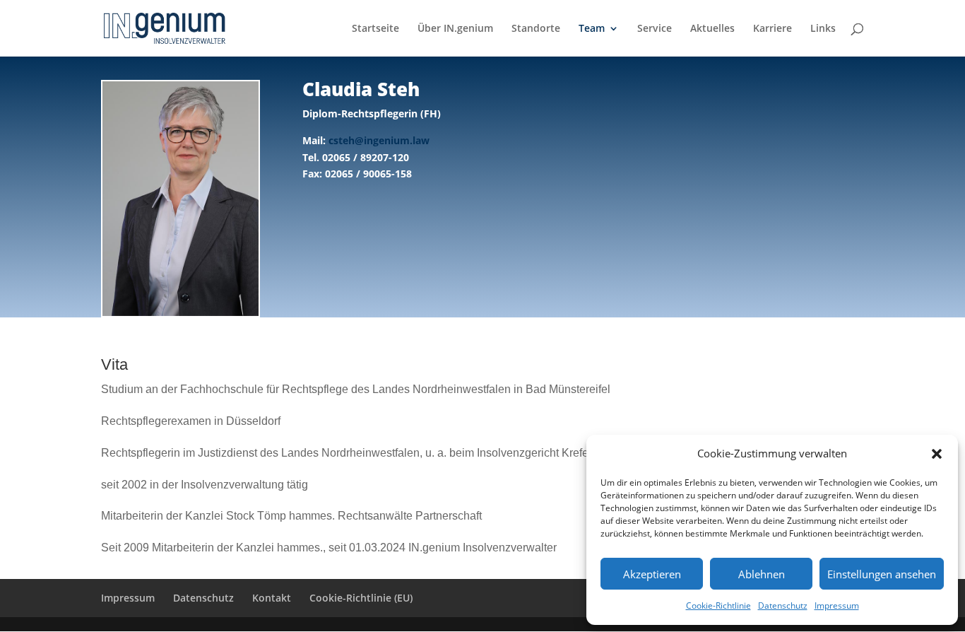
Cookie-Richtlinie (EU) (361, 597)
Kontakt (271, 597)
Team (592, 29)
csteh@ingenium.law (379, 140)
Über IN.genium (455, 29)
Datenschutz (782, 605)
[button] (937, 454)
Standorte (535, 29)
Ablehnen (761, 574)
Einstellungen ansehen (881, 574)
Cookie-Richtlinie (718, 605)
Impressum (837, 605)
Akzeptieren (652, 574)
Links (823, 29)
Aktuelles (712, 29)
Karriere (772, 29)
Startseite (375, 29)
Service (654, 29)
